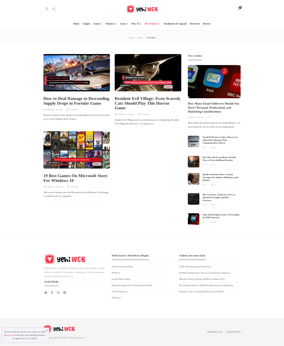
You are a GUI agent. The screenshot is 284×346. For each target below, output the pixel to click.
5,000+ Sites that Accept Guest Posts (195, 266)
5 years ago (58, 109)
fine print (10, 335)
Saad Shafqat (48, 109)
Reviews (207, 24)
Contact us (214, 332)
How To (135, 24)
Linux (123, 24)
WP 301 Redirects (120, 291)
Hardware (195, 24)
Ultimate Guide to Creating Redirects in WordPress (201, 291)
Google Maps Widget (121, 279)
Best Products (151, 24)
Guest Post (233, 332)
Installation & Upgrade (175, 24)
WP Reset (116, 273)
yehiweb (191, 117)
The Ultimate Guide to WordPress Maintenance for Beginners (206, 285)
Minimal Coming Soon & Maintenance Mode (132, 285)
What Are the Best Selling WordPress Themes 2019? (202, 279)
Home (76, 24)
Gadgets (86, 24)
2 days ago (199, 117)
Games (96, 24)
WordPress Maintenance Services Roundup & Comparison (205, 273)
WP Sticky (116, 298)
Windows (110, 24)
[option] (214, 145)
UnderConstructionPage (122, 266)
